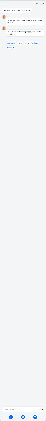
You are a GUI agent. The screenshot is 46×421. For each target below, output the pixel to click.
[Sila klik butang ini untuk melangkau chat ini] (35, 417)
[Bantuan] (10, 417)
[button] (23, 211)
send (42, 409)
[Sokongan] (23, 417)
